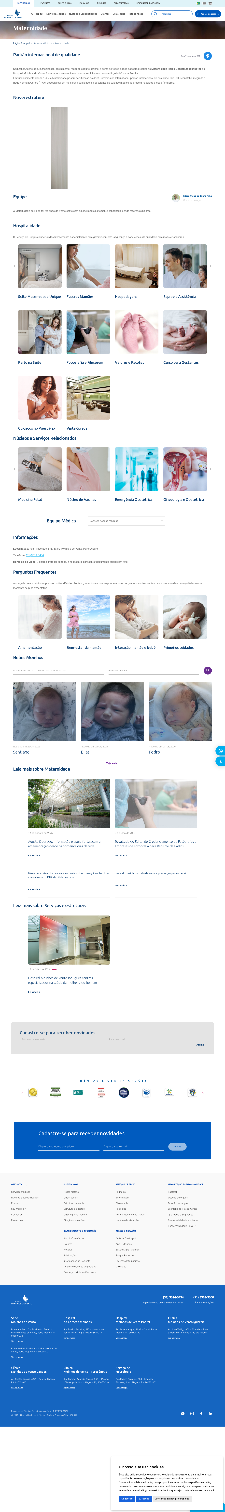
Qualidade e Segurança (180, 1214)
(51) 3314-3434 (173, 1297)
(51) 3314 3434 (35, 555)
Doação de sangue (178, 1203)
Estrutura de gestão (74, 1208)
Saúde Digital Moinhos (128, 1249)
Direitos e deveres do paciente (80, 1266)
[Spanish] (210, 3)
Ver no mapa (17, 1341)
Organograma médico (75, 1214)
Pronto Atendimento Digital (130, 1214)
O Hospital (37, 13)
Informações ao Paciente (77, 1261)
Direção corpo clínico (75, 1220)
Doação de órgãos (178, 1197)
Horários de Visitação (127, 1220)
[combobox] (127, 521)
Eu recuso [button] (144, 1498)
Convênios (16, 1214)
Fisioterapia (122, 1203)
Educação (84, 3)
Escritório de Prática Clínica (182, 1208)
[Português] (198, 3)
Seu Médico (119, 13)
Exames (105, 13)
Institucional (23, 3)
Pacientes (45, 3)
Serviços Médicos (56, 13)
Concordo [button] (127, 1498)
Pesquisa (101, 3)
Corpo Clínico (65, 3)
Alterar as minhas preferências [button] (172, 1498)
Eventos (68, 1244)
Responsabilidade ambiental (183, 1220)
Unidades (121, 1266)
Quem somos (71, 1197)
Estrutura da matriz (74, 1203)
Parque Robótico (125, 1255)
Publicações (70, 1255)
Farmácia (121, 1191)
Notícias (68, 1249)
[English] (204, 3)
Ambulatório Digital (126, 1238)
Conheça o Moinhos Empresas (80, 1272)
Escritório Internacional (128, 1261)
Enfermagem (122, 1197)
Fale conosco (136, 13)
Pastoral (172, 1191)
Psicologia (121, 1208)
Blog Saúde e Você (74, 1238)
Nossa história (71, 1191)
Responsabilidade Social (149, 3)
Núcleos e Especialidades (83, 13)
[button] (97, 182)
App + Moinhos (124, 1244)
